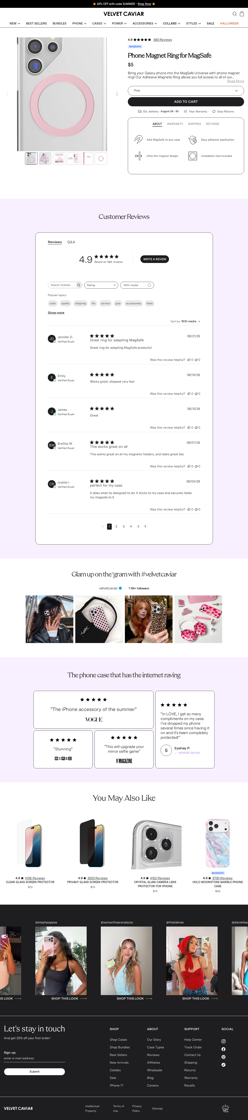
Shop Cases (118, 1039)
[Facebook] (233, 1049)
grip (118, 303)
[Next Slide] (117, 94)
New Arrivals (119, 1062)
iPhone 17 (116, 1085)
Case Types (155, 1047)
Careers (153, 1085)
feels (150, 303)
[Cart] (242, 13)
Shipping (194, 124)
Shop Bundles (120, 1047)
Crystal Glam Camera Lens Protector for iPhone (155, 884)
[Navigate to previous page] (102, 526)
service (105, 303)
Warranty (175, 124)
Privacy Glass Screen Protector (92, 882)
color (53, 303)
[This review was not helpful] (196, 360)
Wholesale (154, 1070)
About (157, 124)
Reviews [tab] (55, 242)
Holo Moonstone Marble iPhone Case (218, 884)
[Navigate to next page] (145, 526)
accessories (133, 303)
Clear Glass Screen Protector (30, 882)
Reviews (153, 1055)
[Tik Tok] (233, 1065)
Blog (150, 1078)
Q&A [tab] (71, 242)
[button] (15, 23)
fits (93, 303)
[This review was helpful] (189, 360)
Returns (212, 124)
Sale (113, 1078)
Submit (35, 1071)
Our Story (154, 1039)
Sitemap (157, 1108)
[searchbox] (61, 285)
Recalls (189, 1085)
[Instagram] (233, 1041)
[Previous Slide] (7, 94)
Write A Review (154, 259)
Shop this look (34, 998)
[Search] (235, 14)
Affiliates (153, 1062)
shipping (80, 303)
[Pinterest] (233, 1057)
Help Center (193, 1039)
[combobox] (101, 285)
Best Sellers (118, 1055)
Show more (56, 312)
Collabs (115, 1070)
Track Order (193, 1047)
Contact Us (192, 1055)
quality (65, 303)
